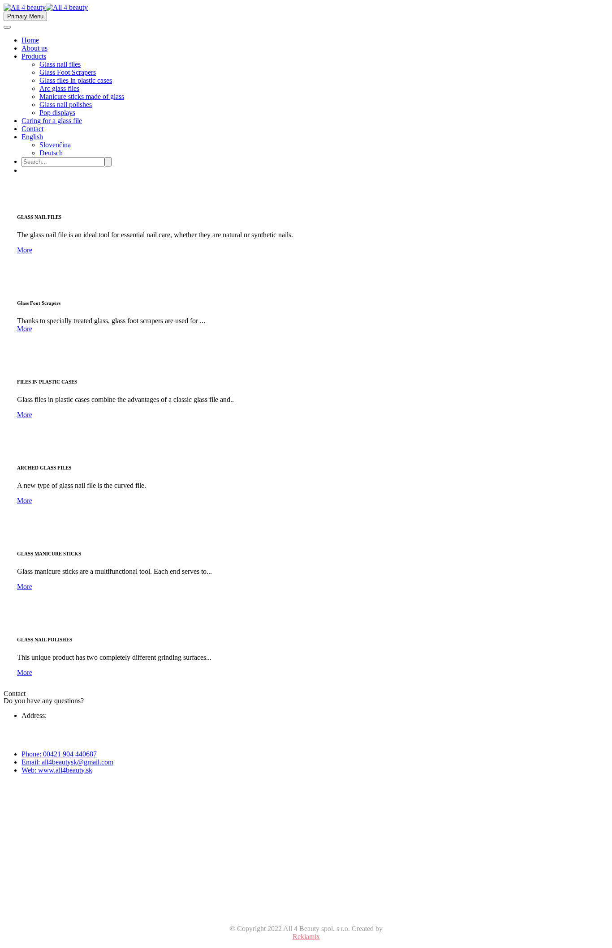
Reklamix (306, 936)
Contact (32, 128)
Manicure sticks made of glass (81, 96)
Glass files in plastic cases (75, 80)
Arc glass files (59, 88)
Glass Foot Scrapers (67, 72)
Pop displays (57, 112)
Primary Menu (25, 16)
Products (34, 56)
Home (30, 40)
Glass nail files (60, 64)
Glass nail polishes (65, 104)
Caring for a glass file (52, 120)
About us (34, 48)
